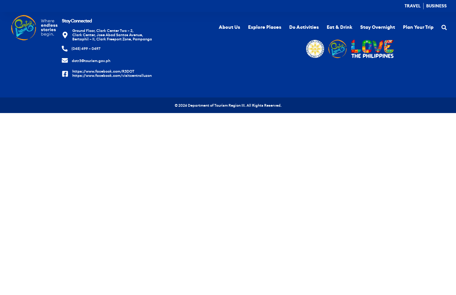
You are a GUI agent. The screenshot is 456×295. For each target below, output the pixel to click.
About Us (229, 27)
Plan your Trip (418, 27)
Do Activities (304, 27)
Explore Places (264, 27)
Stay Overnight (377, 27)
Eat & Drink (339, 27)
